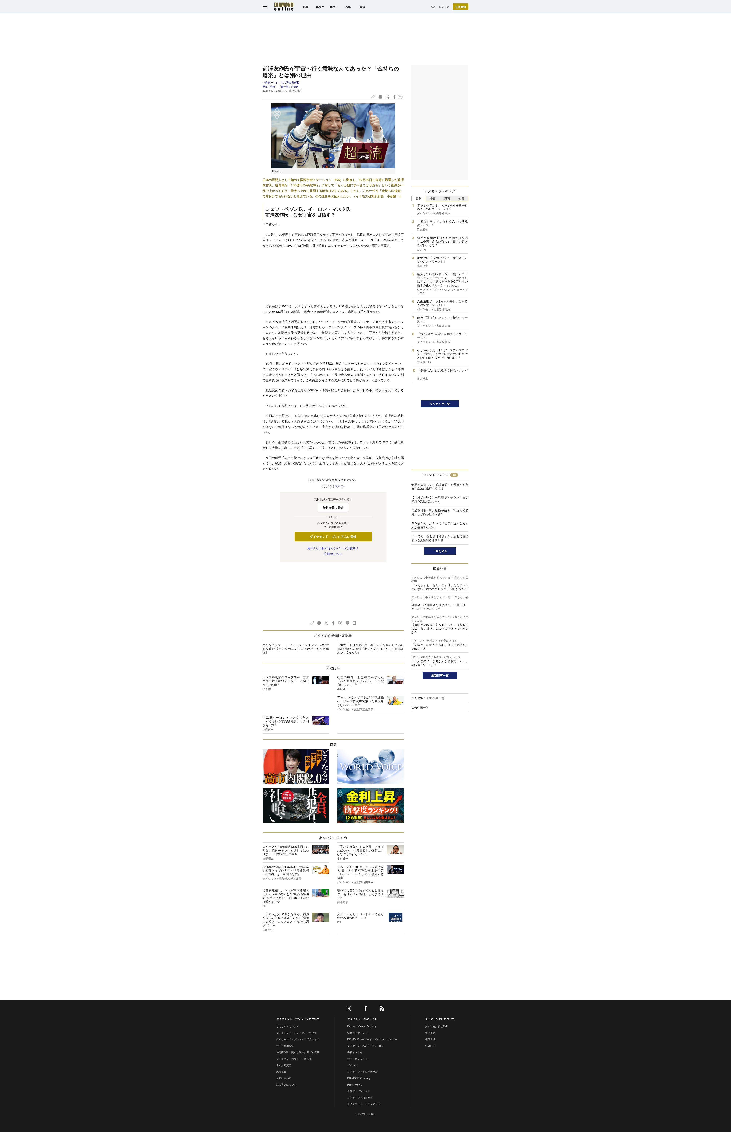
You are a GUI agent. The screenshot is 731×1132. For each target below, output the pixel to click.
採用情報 (430, 1039)
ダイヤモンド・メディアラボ (363, 1104)
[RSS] (382, 1008)
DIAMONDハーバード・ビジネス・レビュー (372, 1039)
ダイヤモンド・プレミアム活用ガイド (297, 1039)
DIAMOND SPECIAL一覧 (428, 698)
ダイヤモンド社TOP (436, 1026)
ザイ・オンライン (357, 1058)
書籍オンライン (356, 1052)
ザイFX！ (352, 1065)
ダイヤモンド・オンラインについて (298, 1019)
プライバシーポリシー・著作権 (294, 1058)
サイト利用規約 (285, 1046)
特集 (348, 7)
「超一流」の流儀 (288, 86)
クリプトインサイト (358, 1091)
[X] (349, 1008)
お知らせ (430, 1046)
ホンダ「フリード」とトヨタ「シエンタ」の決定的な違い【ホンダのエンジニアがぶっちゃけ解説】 (296, 648)
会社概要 (430, 1033)
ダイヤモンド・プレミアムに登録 (333, 536)
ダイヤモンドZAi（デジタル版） (365, 1046)
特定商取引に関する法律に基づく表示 (297, 1052)
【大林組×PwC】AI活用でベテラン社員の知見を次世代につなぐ (439, 499)
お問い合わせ (283, 1078)
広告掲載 (281, 1071)
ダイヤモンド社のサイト (362, 1019)
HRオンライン (355, 1084)
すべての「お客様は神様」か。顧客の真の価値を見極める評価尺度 (439, 538)
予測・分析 (269, 86)
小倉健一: (281, 82)
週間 (447, 198)
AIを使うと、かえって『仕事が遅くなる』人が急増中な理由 (439, 525)
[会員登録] (460, 6)
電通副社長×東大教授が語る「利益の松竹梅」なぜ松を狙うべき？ (439, 512)
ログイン (444, 6)
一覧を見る (440, 551)
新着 (305, 7)
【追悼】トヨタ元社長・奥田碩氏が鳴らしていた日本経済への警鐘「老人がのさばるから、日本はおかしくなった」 (370, 648)
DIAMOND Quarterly (359, 1078)
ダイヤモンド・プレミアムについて (296, 1033)
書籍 (362, 7)
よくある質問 (283, 1065)
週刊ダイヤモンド (357, 1033)
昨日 (433, 198)
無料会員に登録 (333, 507)
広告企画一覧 (420, 707)
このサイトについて (287, 1026)
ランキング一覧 (440, 404)
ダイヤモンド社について (440, 1019)
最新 (419, 198)
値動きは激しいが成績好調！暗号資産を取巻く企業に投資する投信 (439, 486)
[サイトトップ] (283, 6)
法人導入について (286, 1084)
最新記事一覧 (440, 675)
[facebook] (365, 1008)
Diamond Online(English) (361, 1026)
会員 (461, 198)
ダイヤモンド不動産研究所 (362, 1071)
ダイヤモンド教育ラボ (360, 1097)
